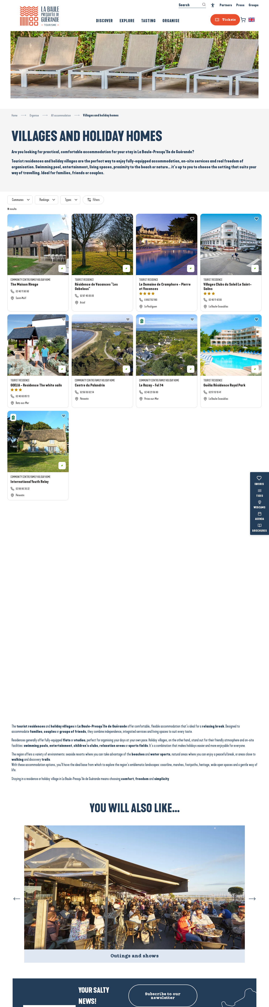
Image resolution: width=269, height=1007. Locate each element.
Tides (259, 496)
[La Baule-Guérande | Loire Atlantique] (39, 16)
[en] (251, 20)
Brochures (259, 530)
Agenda (259, 519)
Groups (253, 5)
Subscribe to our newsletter (163, 996)
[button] (251, 20)
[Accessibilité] (212, 5)
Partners (226, 5)
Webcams (259, 507)
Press (240, 5)
